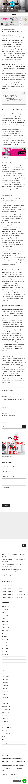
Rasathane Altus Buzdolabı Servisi (16, 99)
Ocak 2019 (5, 691)
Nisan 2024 (5, 618)
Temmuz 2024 (6, 609)
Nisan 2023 (5, 633)
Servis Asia (9, 9)
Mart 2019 (5, 685)
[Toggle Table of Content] (22, 93)
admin (13, 29)
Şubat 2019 (5, 688)
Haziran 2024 (5, 612)
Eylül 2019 (5, 667)
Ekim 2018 (5, 700)
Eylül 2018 (5, 703)
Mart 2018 (5, 721)
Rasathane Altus (11, 98)
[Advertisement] (14, 525)
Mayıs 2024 (5, 615)
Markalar (4, 737)
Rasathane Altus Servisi (10, 95)
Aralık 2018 (5, 694)
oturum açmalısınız (19, 399)
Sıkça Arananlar (6, 740)
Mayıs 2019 (5, 679)
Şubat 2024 (5, 621)
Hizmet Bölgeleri (9, 390)
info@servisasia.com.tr (11, 774)
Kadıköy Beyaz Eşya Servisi (9, 585)
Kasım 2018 (5, 697)
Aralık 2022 (5, 639)
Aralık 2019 (5, 658)
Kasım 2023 (5, 627)
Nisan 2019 (5, 682)
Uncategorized (6, 743)
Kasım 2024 (5, 606)
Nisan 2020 (5, 652)
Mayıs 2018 (5, 715)
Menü (14, 14)
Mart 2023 (5, 636)
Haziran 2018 (5, 712)
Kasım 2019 (5, 661)
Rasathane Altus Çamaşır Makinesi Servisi (16, 101)
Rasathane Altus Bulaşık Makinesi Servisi (17, 103)
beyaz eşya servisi (20, 244)
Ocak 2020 (5, 655)
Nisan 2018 (5, 718)
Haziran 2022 (5, 642)
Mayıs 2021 (5, 649)
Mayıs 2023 (5, 630)
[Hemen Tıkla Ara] (24, 781)
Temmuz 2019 (6, 673)
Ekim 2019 (5, 664)
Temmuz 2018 (6, 709)
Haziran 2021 (5, 645)
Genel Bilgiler (5, 730)
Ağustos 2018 (6, 706)
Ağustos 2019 (6, 670)
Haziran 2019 (5, 676)
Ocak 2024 (5, 624)
